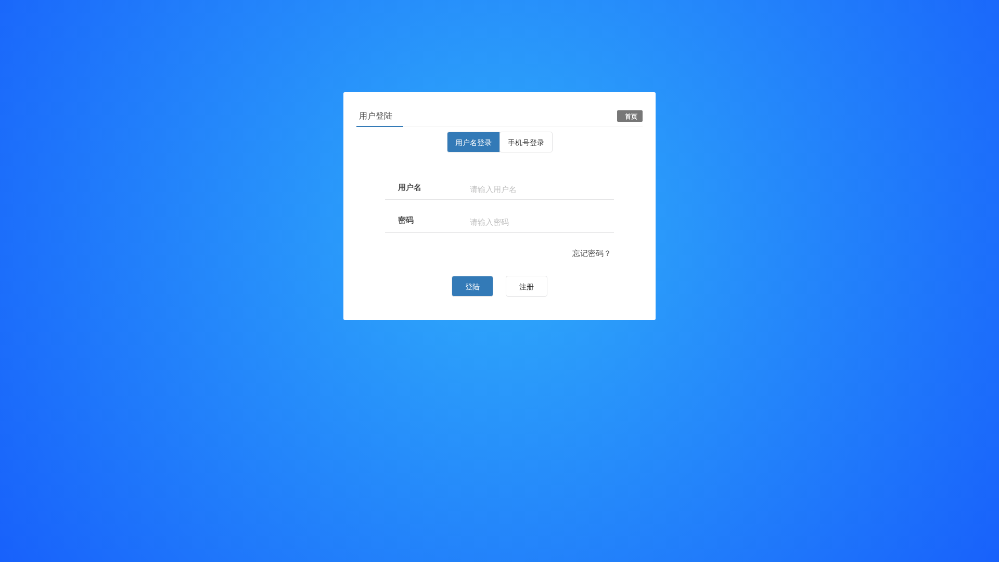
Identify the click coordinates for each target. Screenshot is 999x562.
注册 (526, 286)
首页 (631, 116)
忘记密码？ (591, 252)
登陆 (472, 286)
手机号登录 (526, 142)
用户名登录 (473, 142)
